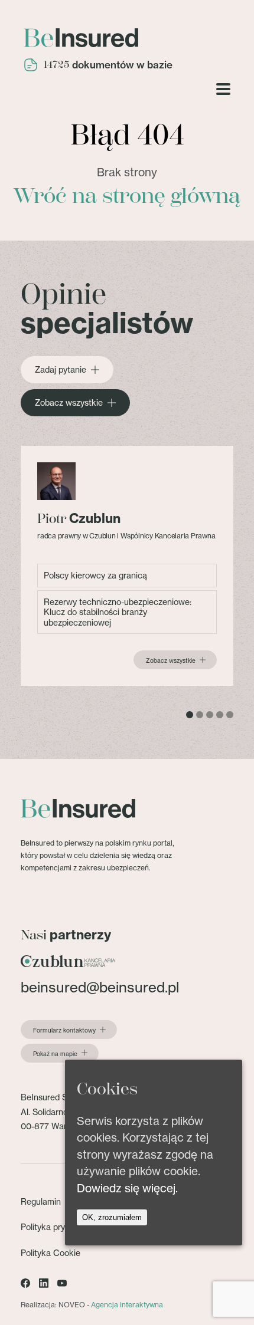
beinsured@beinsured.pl (100, 987)
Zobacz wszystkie (69, 403)
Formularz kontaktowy (64, 1030)
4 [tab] (219, 714)
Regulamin (41, 1201)
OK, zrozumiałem (112, 1217)
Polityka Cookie (50, 1253)
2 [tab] (199, 714)
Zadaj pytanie (60, 370)
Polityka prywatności (60, 1227)
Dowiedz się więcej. (127, 1188)
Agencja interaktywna (127, 1304)
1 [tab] (189, 714)
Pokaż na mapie (55, 1054)
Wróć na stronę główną (127, 196)
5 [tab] (229, 714)
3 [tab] (209, 714)
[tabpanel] (127, 566)
